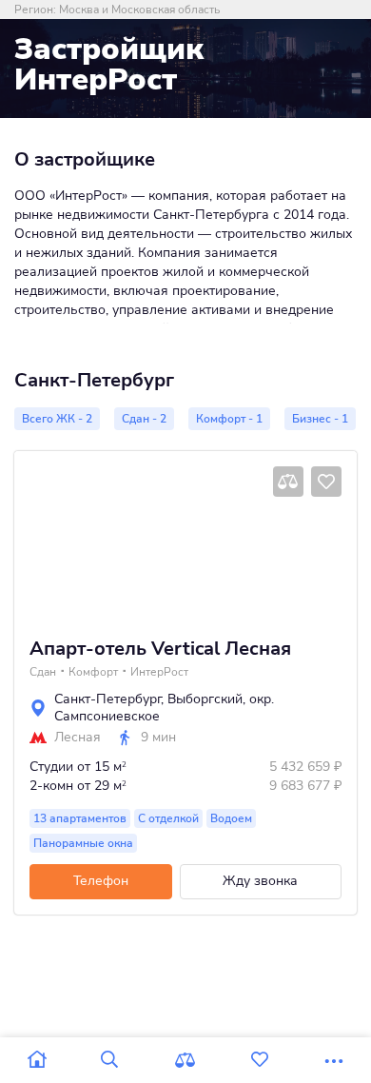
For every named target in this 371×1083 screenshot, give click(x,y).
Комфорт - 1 (229, 418)
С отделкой (168, 818)
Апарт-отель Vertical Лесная (160, 649)
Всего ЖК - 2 (57, 418)
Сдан (42, 671)
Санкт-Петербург (107, 699)
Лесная (77, 737)
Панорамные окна (83, 843)
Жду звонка (260, 881)
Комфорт (93, 671)
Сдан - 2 (144, 418)
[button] (40, 536)
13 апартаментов (80, 818)
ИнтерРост (159, 671)
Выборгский (205, 699)
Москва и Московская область (139, 9)
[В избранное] (326, 481)
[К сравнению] (288, 481)
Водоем (231, 818)
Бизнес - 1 (320, 418)
